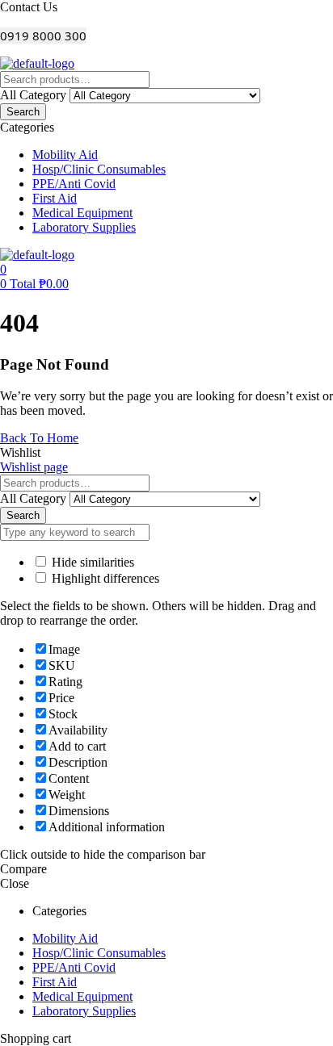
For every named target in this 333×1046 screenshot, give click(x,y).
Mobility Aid (65, 938)
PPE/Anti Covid (74, 967)
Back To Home (39, 438)
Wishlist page (34, 467)
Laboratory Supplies (84, 1011)
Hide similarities (91, 562)
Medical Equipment (82, 996)
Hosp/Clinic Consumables (99, 953)
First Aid (54, 982)
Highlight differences (103, 578)
